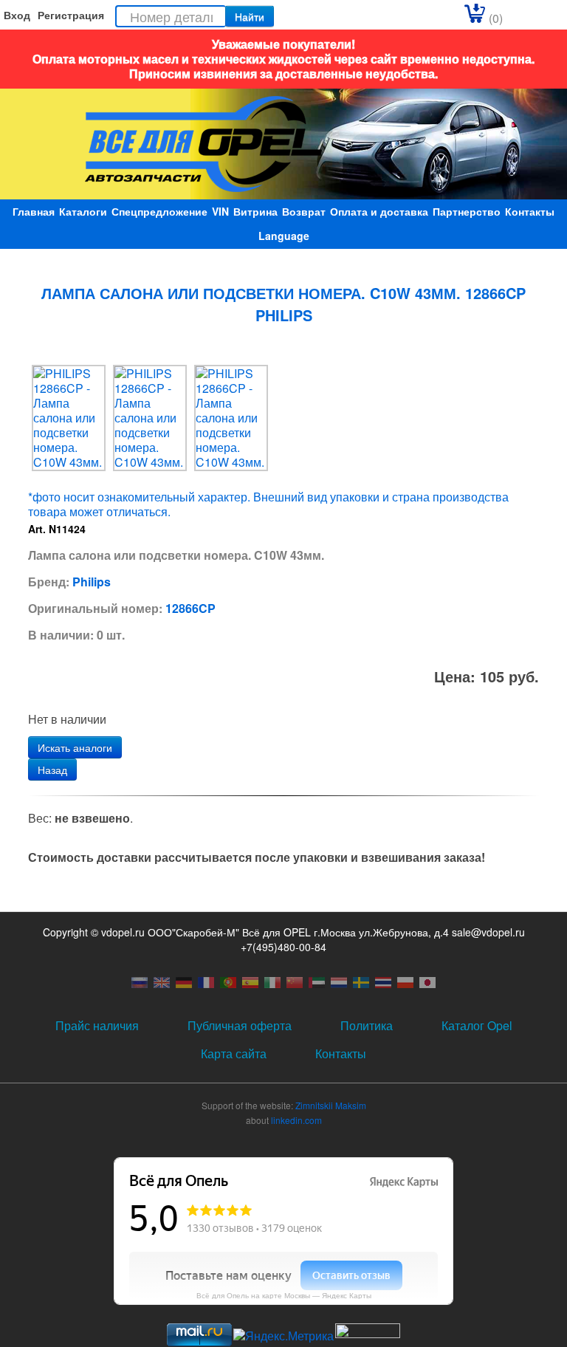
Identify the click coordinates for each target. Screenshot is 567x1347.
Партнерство (467, 211)
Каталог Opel (476, 1025)
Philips (91, 581)
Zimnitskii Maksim (330, 1105)
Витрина (255, 211)
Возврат (304, 211)
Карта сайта (234, 1053)
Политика (366, 1025)
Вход (17, 14)
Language (283, 235)
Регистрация (71, 14)
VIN (220, 211)
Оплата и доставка (379, 211)
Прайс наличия (97, 1025)
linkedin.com (296, 1120)
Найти (249, 16)
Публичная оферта (240, 1025)
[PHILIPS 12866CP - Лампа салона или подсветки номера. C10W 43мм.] (68, 416)
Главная (34, 211)
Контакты (529, 211)
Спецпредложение (159, 211)
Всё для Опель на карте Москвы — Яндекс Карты (283, 1295)
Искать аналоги (75, 747)
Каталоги (83, 211)
